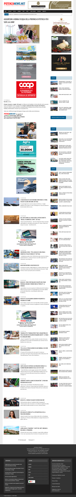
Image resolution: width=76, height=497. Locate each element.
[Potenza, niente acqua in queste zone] (54, 234)
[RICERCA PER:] (66, 14)
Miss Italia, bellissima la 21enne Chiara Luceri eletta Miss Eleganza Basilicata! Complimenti (65, 153)
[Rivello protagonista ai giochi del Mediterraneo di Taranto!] (54, 334)
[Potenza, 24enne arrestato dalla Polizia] (54, 208)
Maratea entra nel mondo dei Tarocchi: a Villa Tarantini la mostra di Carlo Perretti (65, 345)
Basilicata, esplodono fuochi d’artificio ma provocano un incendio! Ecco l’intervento (65, 226)
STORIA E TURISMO (33, 11)
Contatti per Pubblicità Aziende (58, 475)
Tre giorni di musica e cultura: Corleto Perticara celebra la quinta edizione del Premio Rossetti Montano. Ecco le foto (65, 147)
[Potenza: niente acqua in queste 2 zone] (54, 97)
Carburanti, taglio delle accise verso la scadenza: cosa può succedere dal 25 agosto (65, 358)
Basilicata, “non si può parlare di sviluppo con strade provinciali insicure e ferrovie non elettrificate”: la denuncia (33, 284)
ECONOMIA (19, 11)
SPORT (23, 11)
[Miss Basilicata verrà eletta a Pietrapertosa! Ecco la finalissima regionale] (11, 417)
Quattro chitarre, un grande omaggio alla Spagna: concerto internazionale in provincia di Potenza (65, 287)
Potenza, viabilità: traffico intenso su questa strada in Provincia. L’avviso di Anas (65, 280)
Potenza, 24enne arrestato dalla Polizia (65, 205)
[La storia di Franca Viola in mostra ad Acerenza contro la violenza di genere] (54, 215)
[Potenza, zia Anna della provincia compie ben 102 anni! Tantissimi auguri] (54, 175)
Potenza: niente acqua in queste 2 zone (65, 94)
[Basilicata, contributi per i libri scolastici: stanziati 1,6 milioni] (54, 103)
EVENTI (27, 11)
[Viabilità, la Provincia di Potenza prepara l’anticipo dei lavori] (54, 195)
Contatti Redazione (56, 483)
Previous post (23, 440)
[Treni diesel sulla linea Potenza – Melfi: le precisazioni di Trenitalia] (54, 135)
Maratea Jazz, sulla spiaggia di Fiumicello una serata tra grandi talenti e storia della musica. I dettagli (65, 300)
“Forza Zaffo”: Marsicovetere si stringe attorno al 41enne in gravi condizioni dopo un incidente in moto (65, 109)
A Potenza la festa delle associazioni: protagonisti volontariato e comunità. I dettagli (65, 220)
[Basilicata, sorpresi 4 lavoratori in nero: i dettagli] (54, 353)
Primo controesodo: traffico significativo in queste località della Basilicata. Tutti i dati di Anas (65, 260)
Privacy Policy (55, 480)
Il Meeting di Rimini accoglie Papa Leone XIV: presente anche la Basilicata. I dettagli (65, 306)
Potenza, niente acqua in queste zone (65, 231)
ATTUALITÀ (9, 11)
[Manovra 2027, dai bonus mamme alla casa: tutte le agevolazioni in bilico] (54, 241)
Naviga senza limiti (56, 486)
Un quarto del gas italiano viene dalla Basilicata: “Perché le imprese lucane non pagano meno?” (65, 274)
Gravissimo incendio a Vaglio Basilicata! (29, 265)
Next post (31, 440)
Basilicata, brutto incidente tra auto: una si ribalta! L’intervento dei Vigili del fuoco (65, 187)
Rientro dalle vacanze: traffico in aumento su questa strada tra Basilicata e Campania (64, 339)
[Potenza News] (14, 4)
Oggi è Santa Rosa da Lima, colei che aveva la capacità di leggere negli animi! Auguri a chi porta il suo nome (65, 319)
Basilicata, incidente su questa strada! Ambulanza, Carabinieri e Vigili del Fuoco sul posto (65, 313)
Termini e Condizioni (56, 478)
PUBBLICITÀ (44, 11)
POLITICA (14, 11)
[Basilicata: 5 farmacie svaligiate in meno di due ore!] (11, 405)
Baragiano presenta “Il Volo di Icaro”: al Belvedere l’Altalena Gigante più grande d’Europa (65, 83)
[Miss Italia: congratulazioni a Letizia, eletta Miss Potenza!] (54, 327)
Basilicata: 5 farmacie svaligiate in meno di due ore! (32, 400)
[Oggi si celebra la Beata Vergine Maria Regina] (54, 366)
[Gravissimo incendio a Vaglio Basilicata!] (11, 270)
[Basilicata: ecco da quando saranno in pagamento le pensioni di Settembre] (11, 304)
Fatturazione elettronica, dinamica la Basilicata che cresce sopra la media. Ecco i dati (65, 246)
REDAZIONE (39, 11)
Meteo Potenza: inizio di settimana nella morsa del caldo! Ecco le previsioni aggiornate (65, 293)
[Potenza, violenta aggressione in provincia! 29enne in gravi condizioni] (54, 90)
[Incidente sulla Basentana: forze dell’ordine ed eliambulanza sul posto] (54, 379)
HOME (5, 11)
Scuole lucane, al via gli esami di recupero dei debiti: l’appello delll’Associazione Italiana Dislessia (65, 140)
